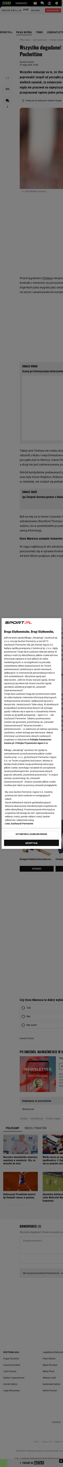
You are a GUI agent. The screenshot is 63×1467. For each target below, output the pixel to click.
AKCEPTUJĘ (31, 843)
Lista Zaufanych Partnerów (19, 823)
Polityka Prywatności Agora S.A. (32, 743)
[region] (32, 733)
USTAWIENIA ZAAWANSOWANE (31, 834)
